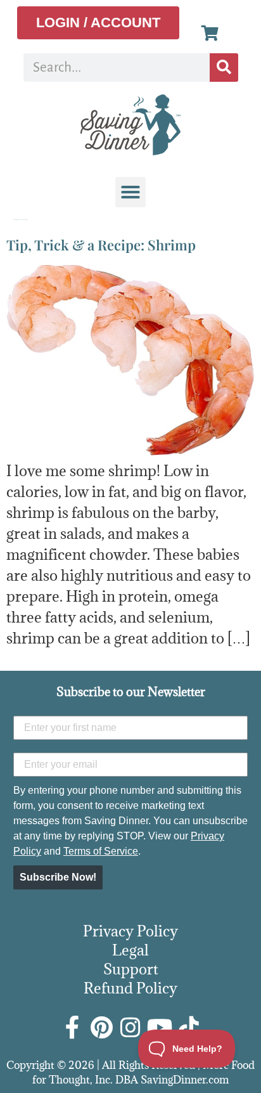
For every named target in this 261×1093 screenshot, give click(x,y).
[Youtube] (159, 1027)
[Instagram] (130, 1027)
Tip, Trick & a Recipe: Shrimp (101, 244)
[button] (130, 192)
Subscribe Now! (58, 877)
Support (130, 968)
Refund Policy (130, 987)
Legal (130, 949)
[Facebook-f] (72, 1027)
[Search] (224, 67)
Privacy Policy (130, 930)
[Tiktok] (188, 1027)
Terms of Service (100, 851)
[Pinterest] (101, 1027)
